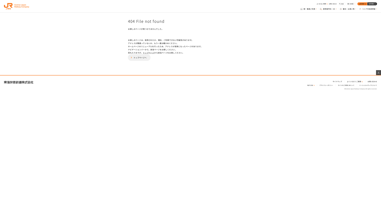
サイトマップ (337, 81)
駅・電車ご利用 (309, 9)
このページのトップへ (378, 72)
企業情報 (361, 4)
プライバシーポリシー (326, 85)
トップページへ (140, 57)
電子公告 (310, 85)
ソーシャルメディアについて (368, 85)
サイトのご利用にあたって (346, 85)
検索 (342, 4)
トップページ (148, 52)
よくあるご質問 (322, 4)
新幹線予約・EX (329, 9)
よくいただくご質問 (355, 81)
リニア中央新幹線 (368, 9)
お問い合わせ (333, 4)
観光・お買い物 (348, 9)
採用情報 (371, 4)
